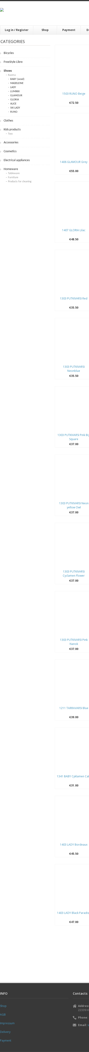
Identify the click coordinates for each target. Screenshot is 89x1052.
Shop (45, 30)
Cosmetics (10, 151)
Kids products (12, 129)
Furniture (13, 177)
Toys (10, 133)
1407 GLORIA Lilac (73, 230)
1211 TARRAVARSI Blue (73, 708)
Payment (68, 30)
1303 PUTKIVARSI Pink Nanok (74, 642)
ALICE (13, 103)
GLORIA (14, 99)
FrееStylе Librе (13, 62)
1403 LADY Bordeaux (73, 845)
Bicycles (9, 53)
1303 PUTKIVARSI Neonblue (74, 369)
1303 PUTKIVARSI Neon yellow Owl (74, 505)
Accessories (11, 142)
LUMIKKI (15, 91)
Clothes (8, 120)
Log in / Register (17, 30)
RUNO (13, 112)
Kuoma (12, 75)
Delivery (5, 1032)
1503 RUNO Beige (73, 94)
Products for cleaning (19, 181)
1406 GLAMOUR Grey (73, 162)
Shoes (8, 71)
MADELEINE (17, 83)
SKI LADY (15, 107)
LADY (13, 87)
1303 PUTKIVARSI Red (73, 298)
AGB (3, 1015)
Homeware (11, 169)
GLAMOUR (16, 95)
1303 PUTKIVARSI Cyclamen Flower (74, 574)
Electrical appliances (17, 160)
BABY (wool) (17, 79)
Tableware (14, 173)
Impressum (7, 1023)
